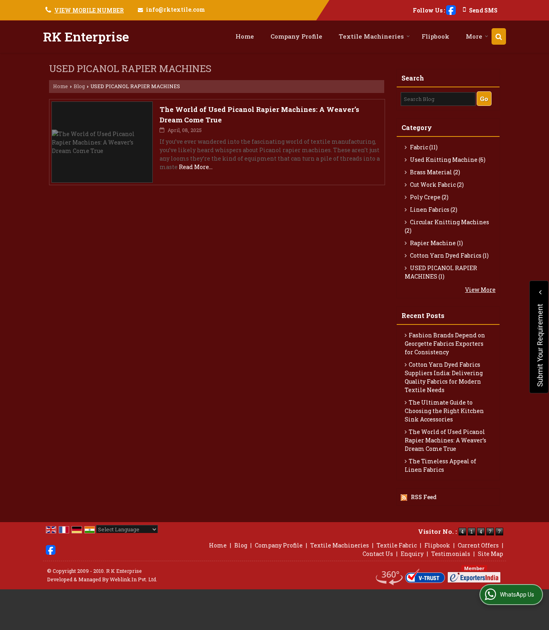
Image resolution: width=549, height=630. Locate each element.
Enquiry (412, 554)
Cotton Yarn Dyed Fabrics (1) (449, 255)
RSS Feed (423, 497)
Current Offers (478, 545)
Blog (79, 86)
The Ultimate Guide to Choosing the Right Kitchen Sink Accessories (444, 411)
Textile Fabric (397, 545)
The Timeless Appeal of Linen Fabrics (440, 465)
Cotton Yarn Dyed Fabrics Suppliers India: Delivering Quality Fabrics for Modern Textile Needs (444, 377)
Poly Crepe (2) (429, 197)
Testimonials (450, 554)
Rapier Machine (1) (436, 243)
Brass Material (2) (434, 172)
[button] (89, 10)
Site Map (490, 554)
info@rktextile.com (175, 9)
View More (480, 289)
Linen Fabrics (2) (433, 209)
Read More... (196, 167)
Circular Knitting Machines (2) (447, 226)
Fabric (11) (423, 147)
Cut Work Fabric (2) (436, 184)
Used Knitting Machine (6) (447, 159)
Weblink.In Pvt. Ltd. (133, 579)
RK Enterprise (86, 36)
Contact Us (378, 554)
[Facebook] (451, 9)
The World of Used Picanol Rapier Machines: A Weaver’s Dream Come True (445, 440)
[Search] (499, 36)
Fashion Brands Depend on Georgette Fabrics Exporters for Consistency (445, 343)
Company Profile (296, 36)
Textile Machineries (371, 36)
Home (245, 36)
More (474, 36)
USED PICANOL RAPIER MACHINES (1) (441, 272)
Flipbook (435, 36)
